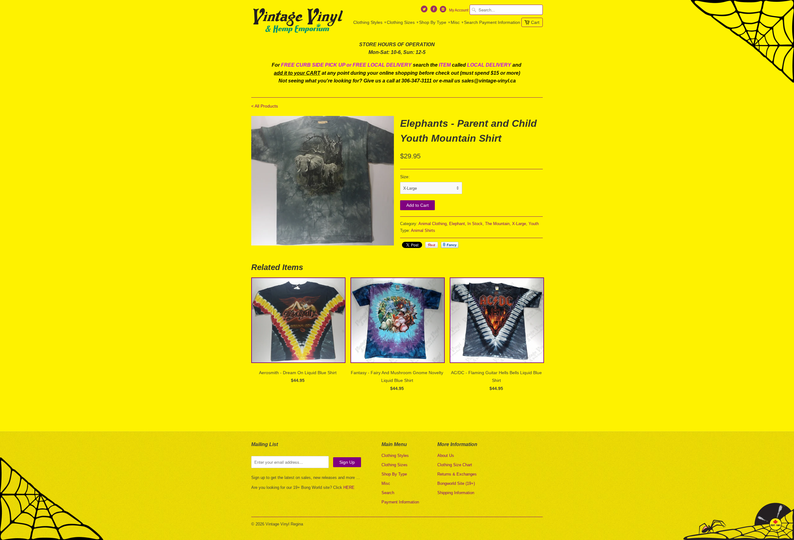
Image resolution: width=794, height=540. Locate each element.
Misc (457, 22)
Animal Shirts (423, 230)
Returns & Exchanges (457, 474)
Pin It (431, 245)
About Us (445, 455)
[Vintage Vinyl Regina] (297, 21)
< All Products (264, 106)
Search (471, 22)
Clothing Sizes (402, 22)
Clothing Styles (369, 22)
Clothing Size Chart (454, 465)
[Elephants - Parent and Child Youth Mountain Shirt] (322, 181)
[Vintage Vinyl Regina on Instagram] (444, 10)
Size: (405, 176)
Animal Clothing (432, 223)
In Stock (475, 223)
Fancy (449, 245)
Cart (535, 22)
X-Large (519, 223)
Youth (534, 223)
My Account (458, 10)
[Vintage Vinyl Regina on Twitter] (425, 10)
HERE (349, 487)
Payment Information (499, 22)
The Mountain (497, 223)
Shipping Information (455, 492)
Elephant (457, 223)
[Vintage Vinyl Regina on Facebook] (434, 10)
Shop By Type (434, 22)
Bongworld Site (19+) (456, 483)
